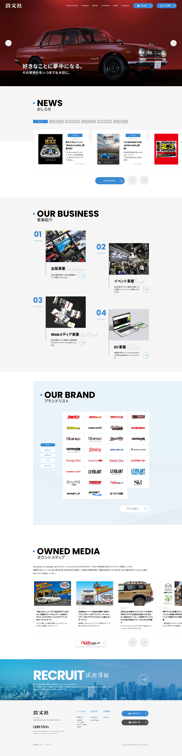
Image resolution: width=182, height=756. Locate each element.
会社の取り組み (94, 720)
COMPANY (105, 5)
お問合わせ (136, 713)
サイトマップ (48, 745)
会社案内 (93, 717)
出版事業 (79, 720)
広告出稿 (143, 5)
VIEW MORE (109, 180)
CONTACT (125, 5)
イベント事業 (80, 722)
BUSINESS (85, 5)
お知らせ (106, 717)
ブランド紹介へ (133, 508)
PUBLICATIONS (72, 5)
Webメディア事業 (81, 725)
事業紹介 (80, 717)
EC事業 (79, 727)
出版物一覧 (136, 722)
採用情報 (106, 711)
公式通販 (167, 5)
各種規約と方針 (37, 745)
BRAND (95, 5)
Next (173, 43)
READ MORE (80, 163)
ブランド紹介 (81, 711)
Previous (8, 43)
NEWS (115, 5)
